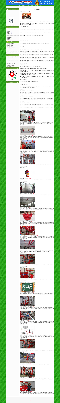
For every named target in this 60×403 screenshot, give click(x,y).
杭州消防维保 (8, 28)
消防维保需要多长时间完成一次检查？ (11, 63)
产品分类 (28, 5)
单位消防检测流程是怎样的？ (10, 43)
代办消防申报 (8, 33)
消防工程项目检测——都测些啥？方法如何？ (12, 56)
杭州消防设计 (8, 31)
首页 (19, 5)
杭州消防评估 (8, 39)
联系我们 (41, 5)
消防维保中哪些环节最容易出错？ (11, 65)
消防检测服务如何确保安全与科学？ (11, 52)
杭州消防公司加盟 (9, 37)
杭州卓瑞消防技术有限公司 (23, 124)
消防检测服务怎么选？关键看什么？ (11, 47)
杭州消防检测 (8, 38)
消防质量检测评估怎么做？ (10, 45)
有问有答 (36, 5)
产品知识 (32, 5)
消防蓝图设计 (8, 32)
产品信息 (23, 5)
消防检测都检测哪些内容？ (10, 61)
